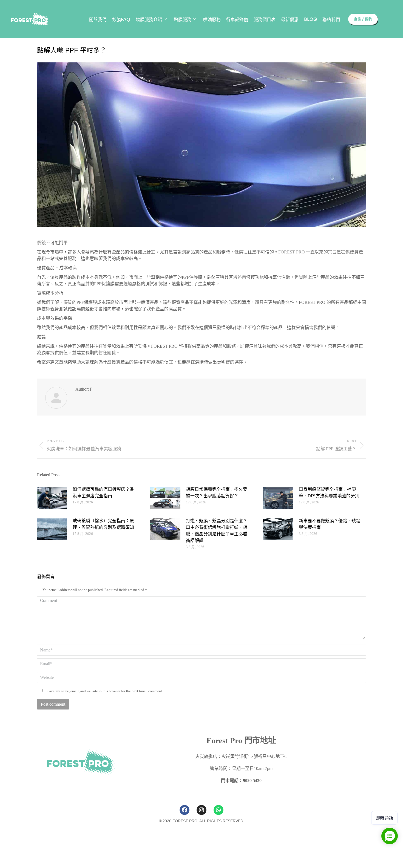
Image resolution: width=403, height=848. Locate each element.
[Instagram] (201, 810)
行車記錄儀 (237, 19)
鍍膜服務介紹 (149, 19)
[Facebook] (184, 810)
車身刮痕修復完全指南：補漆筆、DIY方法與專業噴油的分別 (329, 492)
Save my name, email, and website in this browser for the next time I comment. (105, 691)
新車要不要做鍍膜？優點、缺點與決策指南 (329, 524)
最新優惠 (290, 19)
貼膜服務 (182, 19)
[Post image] (52, 498)
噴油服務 (212, 19)
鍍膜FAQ (121, 19)
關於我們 (98, 19)
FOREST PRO (291, 252)
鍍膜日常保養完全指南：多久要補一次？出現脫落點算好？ (216, 492)
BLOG (310, 19)
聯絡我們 (331, 19)
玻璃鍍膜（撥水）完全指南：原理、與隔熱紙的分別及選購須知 (103, 524)
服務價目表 (265, 19)
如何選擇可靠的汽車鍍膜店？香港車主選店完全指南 (103, 492)
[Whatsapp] (218, 810)
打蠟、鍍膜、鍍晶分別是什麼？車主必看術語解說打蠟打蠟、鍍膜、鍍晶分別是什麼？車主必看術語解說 (216, 530)
